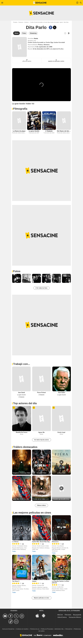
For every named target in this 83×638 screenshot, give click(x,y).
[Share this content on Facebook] (50, 27)
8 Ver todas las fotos (41, 288)
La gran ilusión (34, 131)
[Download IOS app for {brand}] (38, 615)
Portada (15, 22)
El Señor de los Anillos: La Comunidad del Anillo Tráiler (42, 499)
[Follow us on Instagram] (22, 616)
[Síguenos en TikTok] (11, 621)
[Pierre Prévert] (41, 379)
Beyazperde (77, 615)
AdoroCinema (62, 617)
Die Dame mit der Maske (64, 131)
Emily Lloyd (61, 432)
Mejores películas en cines (41, 598)
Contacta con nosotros (22, 629)
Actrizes (26, 22)
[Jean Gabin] (61, 379)
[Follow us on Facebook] (11, 616)
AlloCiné (60, 615)
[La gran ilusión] (34, 120)
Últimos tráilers (41, 505)
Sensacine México (75, 617)
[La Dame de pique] (19, 120)
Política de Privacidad (47, 629)
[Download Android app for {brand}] (45, 615)
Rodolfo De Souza (21, 432)
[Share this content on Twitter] (54, 27)
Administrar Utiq (59, 629)
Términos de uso (34, 629)
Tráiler (14, 551)
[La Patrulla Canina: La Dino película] (61, 567)
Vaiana (34, 581)
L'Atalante (49, 131)
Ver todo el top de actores (41, 440)
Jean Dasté (21, 392)
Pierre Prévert (41, 392)
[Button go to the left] (65, 33)
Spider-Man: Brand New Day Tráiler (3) (22, 499)
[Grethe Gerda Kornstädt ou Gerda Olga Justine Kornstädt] (19, 47)
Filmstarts (68, 615)
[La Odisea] (21, 527)
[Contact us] (16, 621)
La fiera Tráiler (61, 473)
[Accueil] (39, 2)
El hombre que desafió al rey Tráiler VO (61, 499)
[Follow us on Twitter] (16, 616)
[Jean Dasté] (21, 379)
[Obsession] (61, 527)
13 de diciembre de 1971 (41, 49)
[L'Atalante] (49, 120)
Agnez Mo (41, 432)
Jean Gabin (61, 392)
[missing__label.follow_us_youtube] (5, 616)
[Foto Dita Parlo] (16, 278)
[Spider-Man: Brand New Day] (41, 527)
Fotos (16, 271)
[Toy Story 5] (21, 567)
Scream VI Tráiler (41, 473)
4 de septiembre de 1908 (43, 47)
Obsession (55, 541)
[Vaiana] (41, 567)
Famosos (20, 22)
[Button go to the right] (68, 33)
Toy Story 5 (15, 581)
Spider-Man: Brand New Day (41, 541)
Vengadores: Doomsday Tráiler (21, 473)
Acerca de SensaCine (8, 629)
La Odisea (15, 541)
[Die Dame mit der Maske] (64, 120)
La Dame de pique (19, 131)
